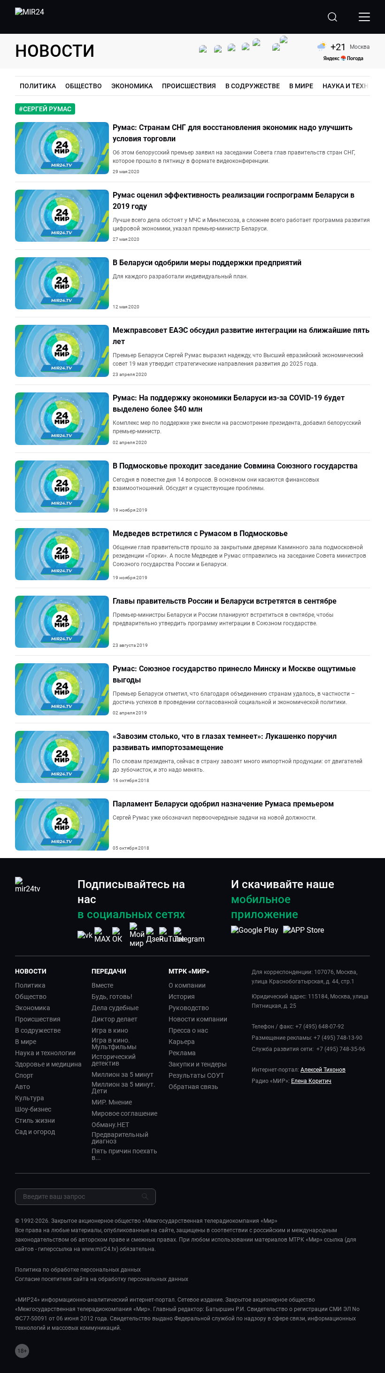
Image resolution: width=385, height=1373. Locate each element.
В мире (25, 1041)
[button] (49, 971)
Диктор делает (115, 1019)
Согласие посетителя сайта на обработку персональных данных (101, 1279)
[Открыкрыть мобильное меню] (364, 17)
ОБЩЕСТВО (83, 86)
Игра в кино (110, 1030)
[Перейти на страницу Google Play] (254, 935)
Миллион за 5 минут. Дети (123, 1087)
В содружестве (38, 1030)
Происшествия (38, 1019)
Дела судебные (115, 1008)
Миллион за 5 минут (123, 1074)
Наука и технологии (45, 1053)
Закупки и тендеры (198, 1064)
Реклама (182, 1053)
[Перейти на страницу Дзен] (154, 935)
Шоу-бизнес (33, 1109)
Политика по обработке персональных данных (78, 1269)
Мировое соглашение (124, 1113)
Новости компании (198, 1019)
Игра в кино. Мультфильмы (114, 1043)
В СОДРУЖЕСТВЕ (252, 86)
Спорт (24, 1075)
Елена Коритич (311, 1081)
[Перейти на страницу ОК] (119, 935)
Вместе (102, 985)
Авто (22, 1086)
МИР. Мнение (112, 1102)
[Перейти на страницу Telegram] (189, 935)
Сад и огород (35, 1131)
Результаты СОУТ (196, 1075)
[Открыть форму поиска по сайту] (332, 17)
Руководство (189, 1008)
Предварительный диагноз (120, 1137)
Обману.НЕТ (110, 1124)
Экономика (32, 1008)
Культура (29, 1098)
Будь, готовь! (112, 996)
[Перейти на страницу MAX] (102, 935)
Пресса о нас (188, 1030)
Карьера (182, 1041)
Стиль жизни (35, 1120)
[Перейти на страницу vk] (84, 935)
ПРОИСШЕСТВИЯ (189, 86)
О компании (187, 985)
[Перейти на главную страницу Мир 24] (29, 17)
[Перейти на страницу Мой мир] (137, 935)
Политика (30, 985)
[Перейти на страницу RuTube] (172, 935)
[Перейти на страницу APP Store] (303, 935)
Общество (30, 996)
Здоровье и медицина (48, 1064)
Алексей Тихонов (323, 1069)
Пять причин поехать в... (124, 1154)
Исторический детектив (114, 1059)
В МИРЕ (301, 86)
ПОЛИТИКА (38, 86)
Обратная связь (193, 1086)
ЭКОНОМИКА (132, 86)
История (182, 996)
